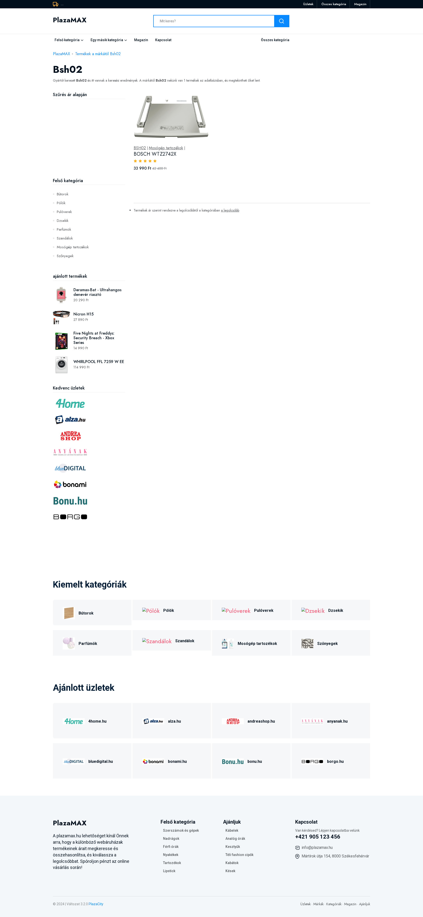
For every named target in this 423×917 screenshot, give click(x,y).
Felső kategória (67, 40)
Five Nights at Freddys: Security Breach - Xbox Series (93, 337)
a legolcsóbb (230, 210)
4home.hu (97, 721)
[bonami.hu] (153, 760)
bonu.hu (254, 761)
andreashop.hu (261, 721)
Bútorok (62, 194)
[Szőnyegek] (307, 643)
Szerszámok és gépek (181, 830)
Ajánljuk (364, 904)
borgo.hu (335, 761)
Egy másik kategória (107, 40)
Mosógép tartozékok (73, 247)
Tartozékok (172, 863)
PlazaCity (96, 904)
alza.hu (174, 721)
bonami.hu (177, 761)
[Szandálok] (157, 640)
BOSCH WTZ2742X (155, 154)
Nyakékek (170, 855)
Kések (230, 871)
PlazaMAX (61, 54)
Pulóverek (64, 211)
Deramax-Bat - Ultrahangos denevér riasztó (97, 292)
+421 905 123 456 (317, 837)
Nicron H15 (83, 314)
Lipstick (169, 871)
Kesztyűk (232, 847)
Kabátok (231, 863)
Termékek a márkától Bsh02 (98, 54)
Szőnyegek (65, 256)
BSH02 (140, 148)
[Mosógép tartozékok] (228, 643)
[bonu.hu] (233, 760)
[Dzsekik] (313, 610)
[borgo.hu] (312, 760)
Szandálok (65, 238)
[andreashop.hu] (233, 720)
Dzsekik (62, 220)
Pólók (61, 203)
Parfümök (64, 229)
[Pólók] (151, 610)
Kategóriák (333, 904)
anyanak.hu (337, 721)
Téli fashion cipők (239, 855)
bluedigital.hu (100, 761)
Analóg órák (235, 839)
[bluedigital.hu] (74, 760)
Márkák (318, 904)
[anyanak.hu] (312, 720)
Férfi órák (170, 847)
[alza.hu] (153, 720)
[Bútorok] (69, 612)
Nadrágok (171, 839)
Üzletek (308, 4)
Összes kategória (333, 4)
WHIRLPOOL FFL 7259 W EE (98, 361)
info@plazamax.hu (317, 847)
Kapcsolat (163, 40)
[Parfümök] (69, 643)
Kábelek (231, 830)
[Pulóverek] (236, 610)
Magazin (360, 4)
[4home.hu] (74, 720)
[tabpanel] (252, 136)
